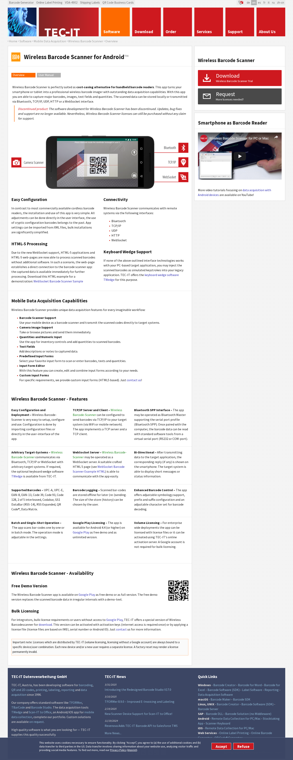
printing (41, 690)
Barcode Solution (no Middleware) (248, 714)
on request (36, 722)
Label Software (252, 690)
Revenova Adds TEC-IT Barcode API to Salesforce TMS (141, 726)
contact (121, 629)
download (45, 624)
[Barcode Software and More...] (22, 22)
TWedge (17, 476)
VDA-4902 (71, 2)
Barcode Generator (21, 2)
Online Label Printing (49, 2)
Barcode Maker (220, 699)
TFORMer (75, 703)
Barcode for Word (250, 685)
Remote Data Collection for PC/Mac (236, 718)
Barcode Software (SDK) (223, 690)
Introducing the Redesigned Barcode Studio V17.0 (138, 690)
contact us (134, 380)
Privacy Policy (118, 750)
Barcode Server (208, 709)
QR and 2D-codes (22, 690)
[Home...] (69, 22)
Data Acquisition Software (215, 695)
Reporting (271, 690)
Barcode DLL (214, 714)
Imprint (132, 750)
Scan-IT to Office (40, 712)
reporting (68, 690)
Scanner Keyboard (218, 723)
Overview (19, 75)
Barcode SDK (241, 699)
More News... (113, 733)
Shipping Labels (90, 2)
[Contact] (241, 2)
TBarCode (18, 707)
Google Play (81, 532)
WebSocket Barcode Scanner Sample (58, 281)
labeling (54, 690)
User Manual (46, 75)
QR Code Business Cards (118, 2)
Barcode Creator (224, 685)
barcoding (86, 685)
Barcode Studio (41, 707)
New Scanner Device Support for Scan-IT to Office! (138, 714)
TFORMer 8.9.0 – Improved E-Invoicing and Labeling (139, 702)
